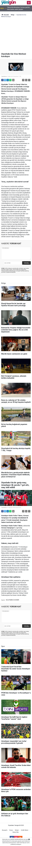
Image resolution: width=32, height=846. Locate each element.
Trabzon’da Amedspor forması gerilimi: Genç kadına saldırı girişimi (18, 8)
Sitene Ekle (16, 832)
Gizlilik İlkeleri (24, 830)
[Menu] (28, 2)
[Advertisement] (16, 36)
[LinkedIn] (8, 80)
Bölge (12, 14)
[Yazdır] (13, 80)
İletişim (17, 830)
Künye (11, 830)
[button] (23, 80)
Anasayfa (6, 14)
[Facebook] (2, 80)
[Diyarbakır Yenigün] (8, 2)
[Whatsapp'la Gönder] (10, 80)
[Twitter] (5, 80)
